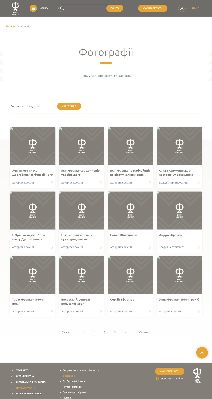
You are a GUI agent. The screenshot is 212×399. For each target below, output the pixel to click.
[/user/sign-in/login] (182, 8)
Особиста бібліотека (74, 381)
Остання (144, 332)
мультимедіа (25, 376)
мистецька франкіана (31, 382)
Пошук (114, 8)
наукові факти (26, 387)
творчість (22, 370)
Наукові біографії (72, 386)
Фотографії (69, 375)
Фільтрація (69, 106)
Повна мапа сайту (172, 378)
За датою (33, 106)
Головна (10, 26)
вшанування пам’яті (29, 393)
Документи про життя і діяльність (81, 370)
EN (198, 8)
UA (193, 8)
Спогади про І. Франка (74, 392)
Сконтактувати (152, 8)
